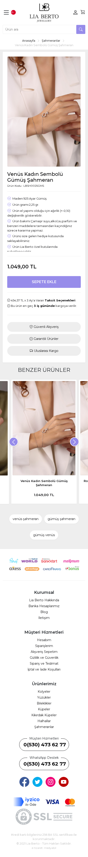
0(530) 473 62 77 (44, 745)
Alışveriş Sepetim (44, 652)
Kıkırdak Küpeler (44, 715)
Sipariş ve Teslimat (44, 663)
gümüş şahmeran (61, 519)
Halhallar (44, 721)
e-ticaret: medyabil (44, 848)
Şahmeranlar (44, 727)
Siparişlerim (44, 646)
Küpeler (44, 709)
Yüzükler (44, 697)
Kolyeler (44, 692)
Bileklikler (44, 703)
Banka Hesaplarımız (44, 606)
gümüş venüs (44, 535)
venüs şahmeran (26, 519)
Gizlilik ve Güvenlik (44, 658)
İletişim (44, 618)
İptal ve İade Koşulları (44, 669)
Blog (44, 612)
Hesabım (44, 640)
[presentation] (13, 441)
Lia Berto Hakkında (44, 600)
